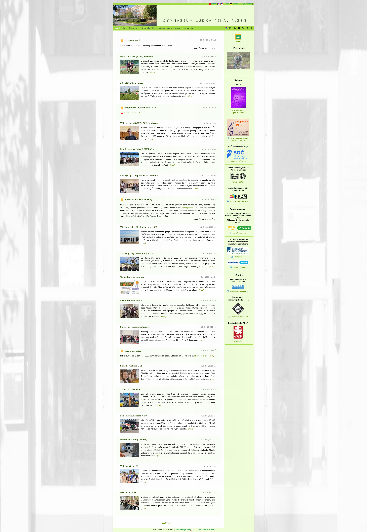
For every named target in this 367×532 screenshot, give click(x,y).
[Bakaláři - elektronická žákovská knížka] (225, 28)
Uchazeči (188, 28)
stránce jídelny (186, 208)
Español (214, 4)
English (226, 4)
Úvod (117, 28)
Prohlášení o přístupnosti (203, 530)
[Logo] (183, 15)
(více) (152, 72)
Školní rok (134, 28)
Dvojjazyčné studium (162, 28)
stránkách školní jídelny (204, 356)
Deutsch (235, 4)
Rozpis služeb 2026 (131, 113)
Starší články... (167, 523)
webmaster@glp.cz (182, 530)
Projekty (178, 28)
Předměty (145, 28)
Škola (124, 28)
